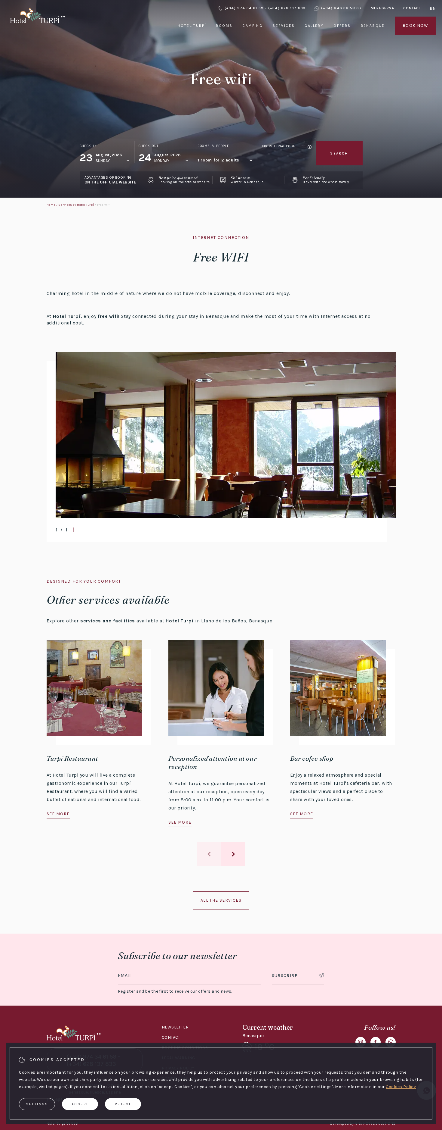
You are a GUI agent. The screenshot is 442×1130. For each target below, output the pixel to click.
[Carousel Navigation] (221, 854)
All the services (221, 900)
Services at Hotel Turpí (76, 205)
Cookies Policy (401, 1086)
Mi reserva (382, 8)
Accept (80, 1104)
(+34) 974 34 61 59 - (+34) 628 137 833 (265, 8)
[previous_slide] (209, 854)
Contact (412, 8)
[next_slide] (233, 854)
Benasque (373, 25)
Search (339, 153)
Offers (342, 25)
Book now (415, 25)
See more (58, 813)
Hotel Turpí (192, 25)
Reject (123, 1104)
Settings (37, 1104)
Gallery (314, 25)
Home (51, 205)
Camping (252, 25)
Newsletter (175, 1027)
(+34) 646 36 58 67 (341, 8)
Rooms (224, 25)
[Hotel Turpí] (37, 24)
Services (283, 25)
